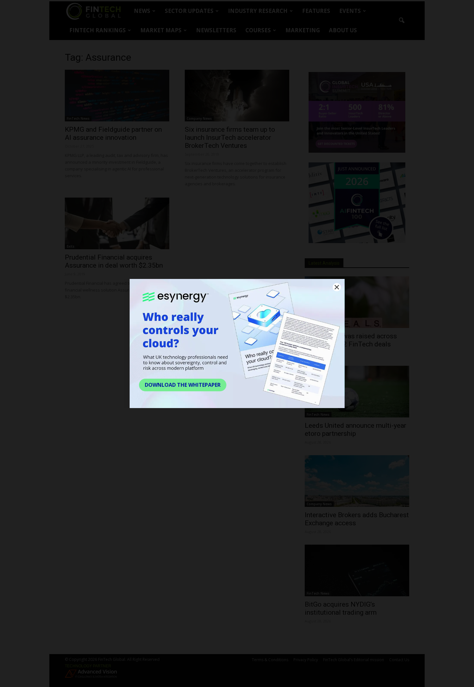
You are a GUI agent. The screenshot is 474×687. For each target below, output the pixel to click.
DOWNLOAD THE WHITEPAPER (183, 384)
